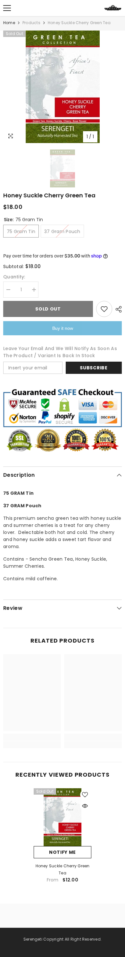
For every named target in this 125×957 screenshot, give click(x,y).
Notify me (62, 852)
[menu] (7, 8)
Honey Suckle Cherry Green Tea (63, 869)
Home (9, 22)
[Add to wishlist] (104, 309)
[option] (62, 87)
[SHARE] (117, 309)
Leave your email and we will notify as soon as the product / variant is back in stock (60, 352)
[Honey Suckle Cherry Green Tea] (62, 817)
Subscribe (93, 368)
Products (31, 22)
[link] (32, 737)
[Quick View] (85, 806)
